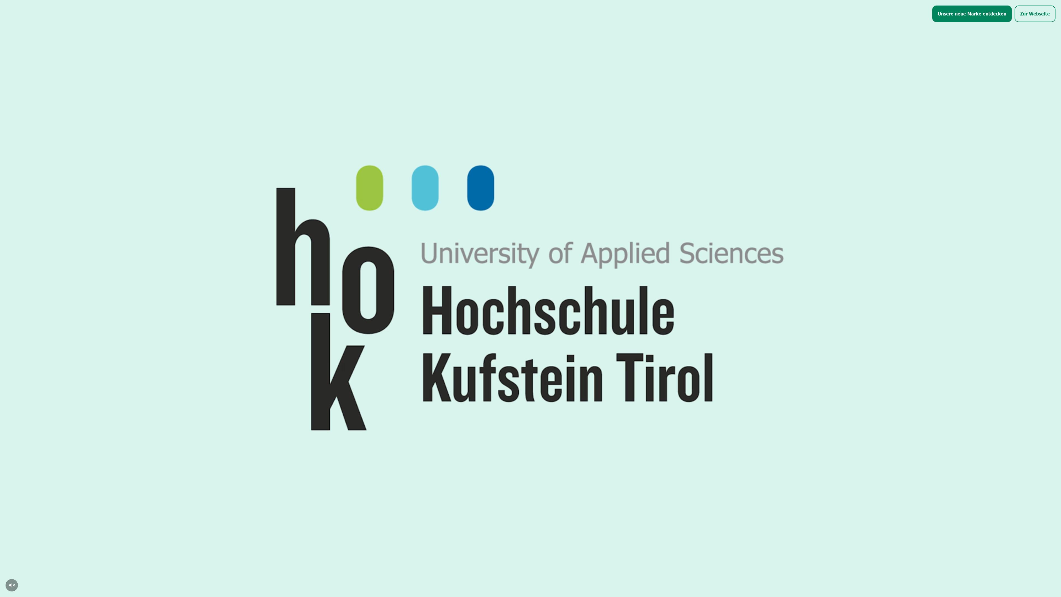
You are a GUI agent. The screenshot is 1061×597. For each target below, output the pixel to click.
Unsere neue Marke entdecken (972, 13)
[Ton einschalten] (12, 585)
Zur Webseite (1035, 13)
